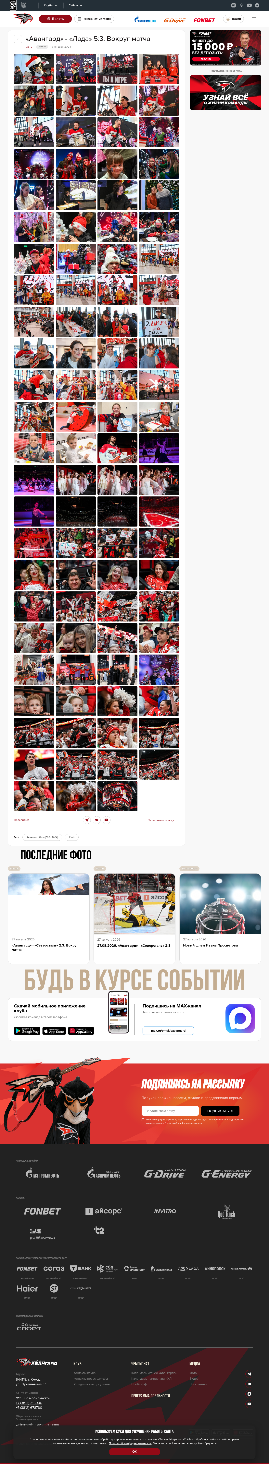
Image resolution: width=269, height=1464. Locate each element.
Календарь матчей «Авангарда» (154, 1373)
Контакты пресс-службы (90, 1379)
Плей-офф (139, 1384)
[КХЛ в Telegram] (257, 5)
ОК (134, 1451)
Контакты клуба (84, 1373)
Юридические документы (91, 1384)
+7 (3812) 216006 (29, 1403)
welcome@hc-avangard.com (37, 1424)
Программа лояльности (150, 1396)
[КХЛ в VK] (233, 5)
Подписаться (220, 1111)
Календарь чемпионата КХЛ (151, 1379)
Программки (198, 1384)
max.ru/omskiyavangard (168, 1031)
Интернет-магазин (97, 19)
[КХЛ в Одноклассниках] (241, 5)
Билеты (58, 18)
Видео (194, 1379)
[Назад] (18, 39)
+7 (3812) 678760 (29, 1407)
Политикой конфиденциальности (183, 1123)
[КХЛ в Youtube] (249, 5)
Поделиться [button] (21, 820)
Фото (193, 1373)
